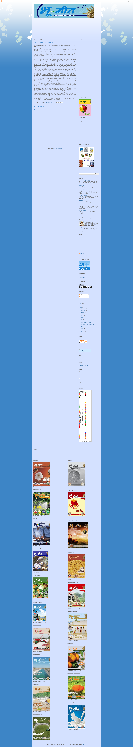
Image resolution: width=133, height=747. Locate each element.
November (83, 310)
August (82, 315)
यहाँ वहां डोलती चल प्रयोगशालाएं (86, 322)
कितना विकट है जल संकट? (83, 195)
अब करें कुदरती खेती (82, 189)
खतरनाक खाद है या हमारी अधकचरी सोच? (88, 324)
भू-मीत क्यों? (81, 200)
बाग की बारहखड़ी (81, 227)
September (83, 314)
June (82, 319)
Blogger (84, 744)
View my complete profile (84, 255)
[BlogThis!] (58, 102)
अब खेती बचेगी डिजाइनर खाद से (86, 320)
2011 (81, 307)
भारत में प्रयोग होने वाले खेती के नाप (84, 180)
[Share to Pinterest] (62, 102)
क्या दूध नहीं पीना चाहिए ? (83, 210)
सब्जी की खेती (81, 205)
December (83, 308)
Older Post (73, 144)
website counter (82, 277)
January (83, 331)
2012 (81, 305)
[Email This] (56, 102)
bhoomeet (82, 253)
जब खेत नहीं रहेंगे (81, 185)
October (83, 312)
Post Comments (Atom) (58, 148)
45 (81, 264)
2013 (81, 303)
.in (83, 350)
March (82, 328)
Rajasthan (83, 351)
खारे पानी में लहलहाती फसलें (83, 215)
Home (55, 144)
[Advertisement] (66, 28)
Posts (81, 294)
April (82, 326)
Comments (82, 296)
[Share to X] (59, 102)
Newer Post (37, 144)
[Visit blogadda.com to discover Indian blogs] (88, 371)
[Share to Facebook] (60, 102)
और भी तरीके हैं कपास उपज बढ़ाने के (90, 221)
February (83, 329)
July (82, 317)
